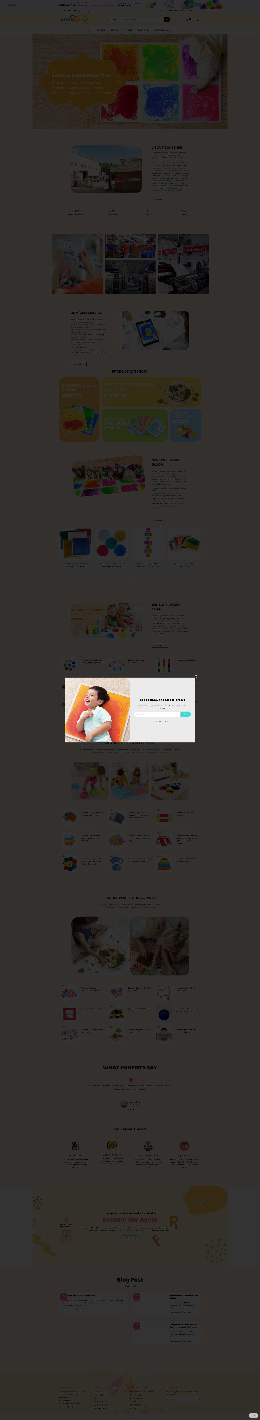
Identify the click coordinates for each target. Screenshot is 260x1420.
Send (185, 714)
